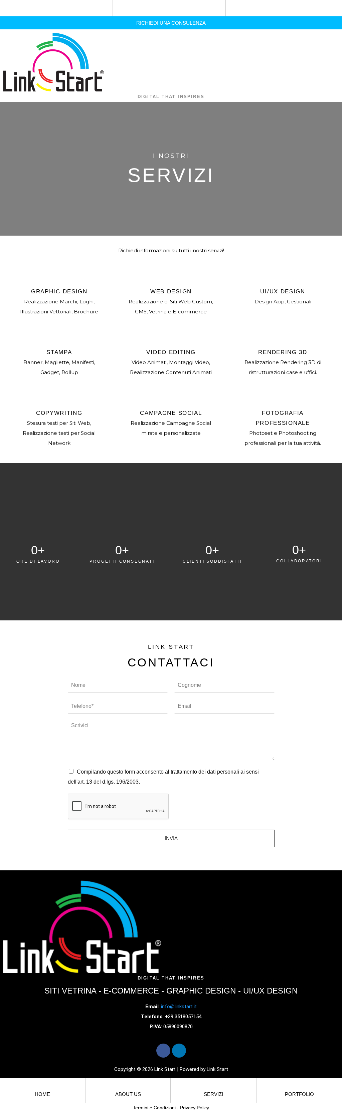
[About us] (128, 1085)
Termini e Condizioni (154, 1107)
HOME (42, 1094)
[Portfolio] (299, 1085)
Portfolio (299, 1094)
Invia (171, 838)
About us (128, 1094)
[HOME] (42, 1085)
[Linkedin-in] (179, 1051)
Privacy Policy (194, 1107)
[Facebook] (163, 1051)
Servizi (213, 1094)
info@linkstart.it (179, 1007)
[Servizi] (213, 1085)
